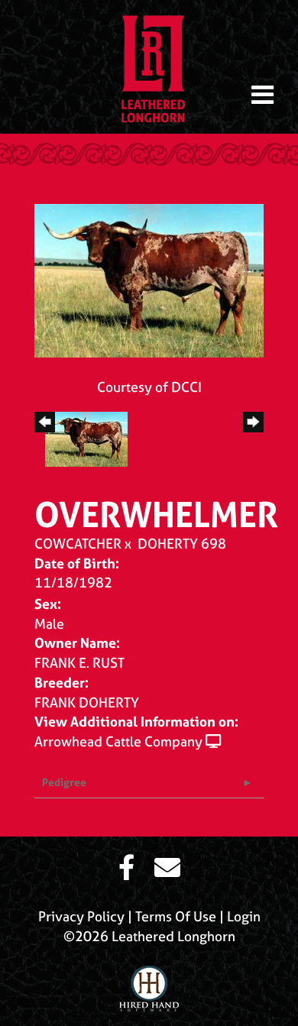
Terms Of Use (175, 916)
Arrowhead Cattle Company (118, 741)
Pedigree (64, 782)
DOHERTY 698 (182, 543)
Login (244, 916)
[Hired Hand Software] (149, 982)
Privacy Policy (81, 916)
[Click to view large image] (149, 279)
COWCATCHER (77, 543)
